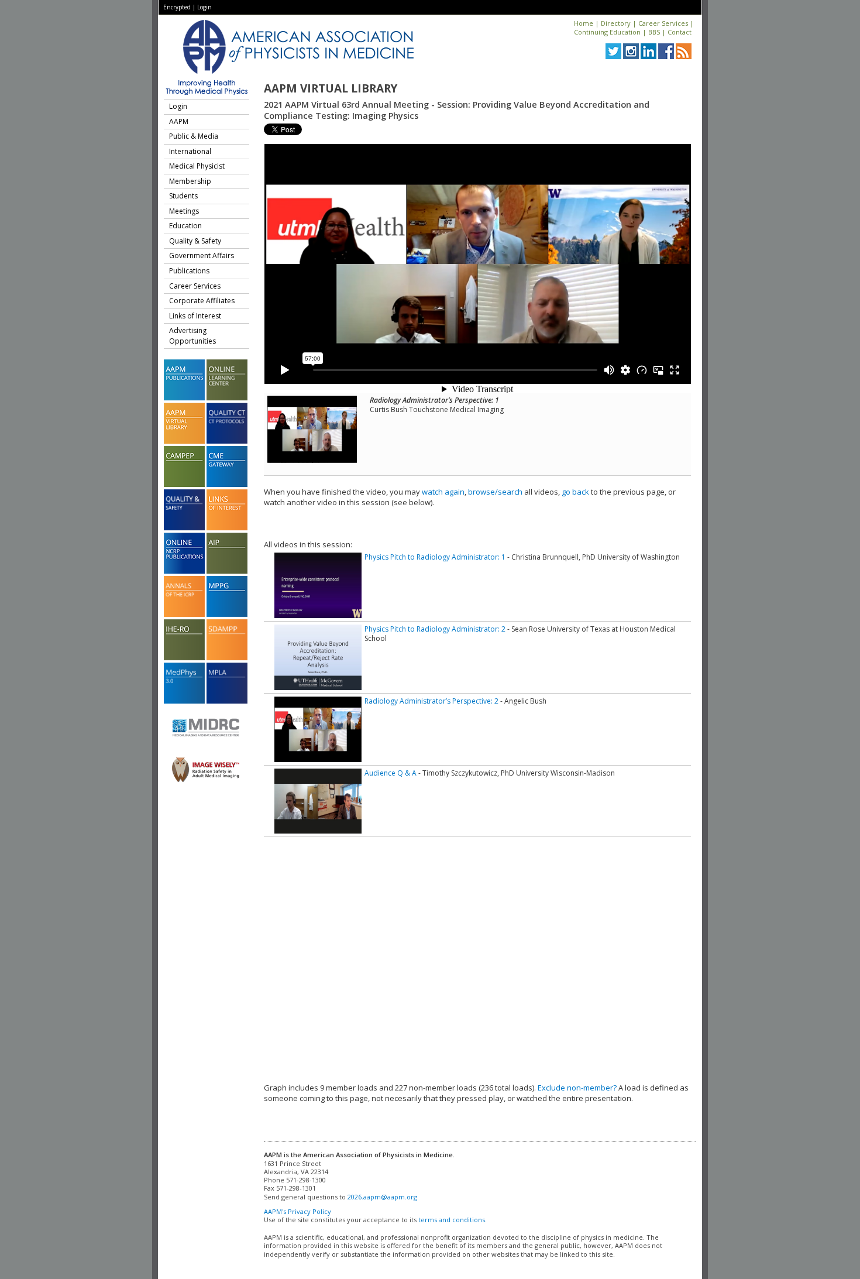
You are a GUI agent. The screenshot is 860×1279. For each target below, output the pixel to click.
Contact (680, 32)
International (190, 151)
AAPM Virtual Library (330, 88)
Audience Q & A (390, 773)
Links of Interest (195, 316)
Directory (616, 23)
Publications (189, 271)
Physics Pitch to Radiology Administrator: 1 (434, 557)
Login (204, 7)
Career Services (663, 23)
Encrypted (177, 7)
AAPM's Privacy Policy (297, 1211)
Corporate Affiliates (202, 301)
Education (185, 226)
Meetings (184, 211)
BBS (654, 32)
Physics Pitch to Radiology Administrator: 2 (434, 629)
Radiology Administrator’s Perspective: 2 (431, 701)
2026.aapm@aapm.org (382, 1196)
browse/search (495, 491)
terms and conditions (451, 1219)
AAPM (178, 121)
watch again (443, 491)
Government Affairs (201, 255)
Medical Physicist (197, 166)
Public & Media (193, 136)
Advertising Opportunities (192, 335)
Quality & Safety (195, 241)
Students (183, 196)
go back (575, 491)
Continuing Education (607, 32)
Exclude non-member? (577, 1087)
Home (583, 23)
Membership (190, 181)
